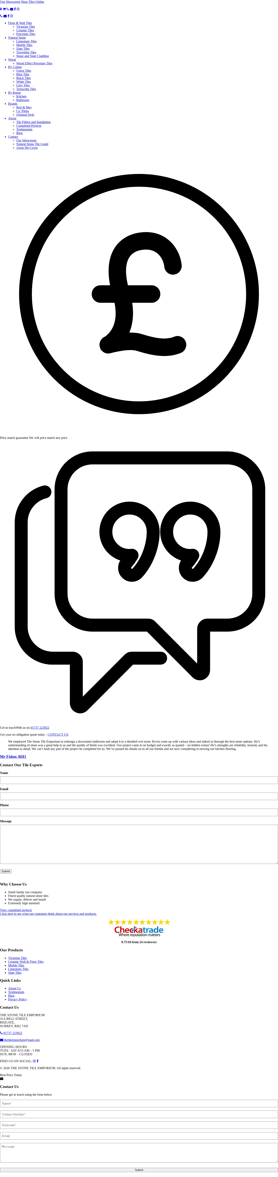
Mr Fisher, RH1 (13, 756)
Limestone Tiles (26, 41)
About (12, 118)
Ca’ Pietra (22, 111)
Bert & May (24, 107)
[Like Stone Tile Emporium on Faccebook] (15, 9)
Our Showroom (10, 1)
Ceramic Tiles (25, 30)
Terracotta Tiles (26, 89)
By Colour (15, 67)
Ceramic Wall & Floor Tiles (26, 961)
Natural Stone (17, 37)
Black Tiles (23, 78)
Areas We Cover (27, 147)
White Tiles (23, 81)
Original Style (25, 114)
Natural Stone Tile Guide (32, 144)
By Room (14, 92)
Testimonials (24, 129)
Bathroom (22, 100)
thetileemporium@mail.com (21, 1040)
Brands (12, 103)
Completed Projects (28, 125)
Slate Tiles (23, 48)
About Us (14, 988)
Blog (19, 133)
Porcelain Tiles (25, 34)
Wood (12, 59)
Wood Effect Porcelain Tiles (34, 63)
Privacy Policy (17, 999)
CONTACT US (58, 734)
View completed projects (16, 910)
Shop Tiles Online (32, 1)
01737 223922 (40, 727)
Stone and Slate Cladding (32, 56)
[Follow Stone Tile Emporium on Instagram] (18, 9)
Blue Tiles (22, 74)
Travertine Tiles (26, 52)
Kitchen (21, 96)
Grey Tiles (23, 85)
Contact (13, 136)
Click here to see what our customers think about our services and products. (48, 913)
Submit (6, 871)
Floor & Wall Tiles (20, 23)
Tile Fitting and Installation (33, 122)
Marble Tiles (24, 45)
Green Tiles (23, 70)
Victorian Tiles (25, 26)
